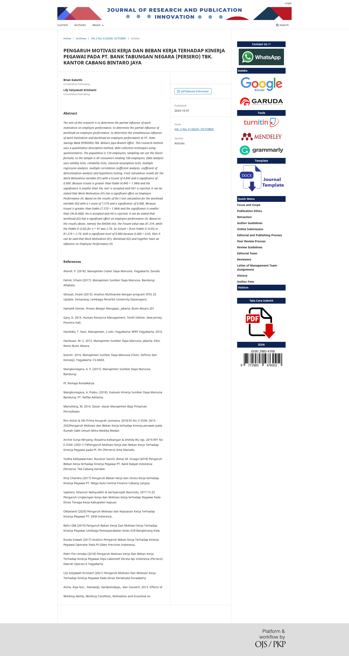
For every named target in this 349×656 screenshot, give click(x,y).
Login (288, 3)
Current (62, 25)
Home (67, 38)
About (96, 25)
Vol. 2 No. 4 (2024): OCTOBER (108, 38)
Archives (80, 25)
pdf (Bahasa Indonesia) (194, 91)
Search (284, 25)
